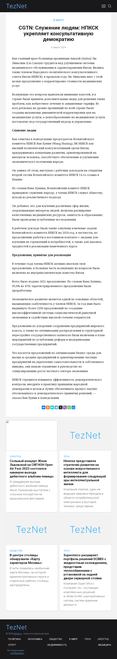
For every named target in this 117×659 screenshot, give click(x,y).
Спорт (12, 645)
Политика (14, 639)
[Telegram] (56, 407)
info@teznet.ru (17, 653)
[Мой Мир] (73, 407)
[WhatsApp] (69, 407)
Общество (16, 550)
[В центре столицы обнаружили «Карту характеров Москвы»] (31, 529)
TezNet (16, 6)
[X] (60, 407)
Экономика (35, 639)
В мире (58, 20)
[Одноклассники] (48, 407)
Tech (67, 456)
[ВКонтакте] (43, 407)
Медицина (104, 645)
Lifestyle (15, 456)
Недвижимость (57, 645)
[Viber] (65, 407)
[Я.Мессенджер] (52, 407)
